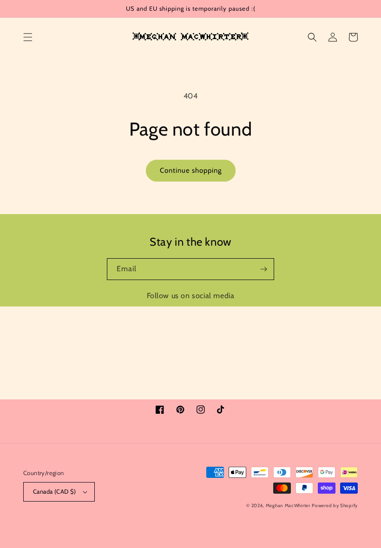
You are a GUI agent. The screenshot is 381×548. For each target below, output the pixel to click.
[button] (28, 37)
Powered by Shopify (335, 505)
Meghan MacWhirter (288, 505)
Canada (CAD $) (54, 491)
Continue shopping (191, 170)
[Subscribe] (263, 269)
